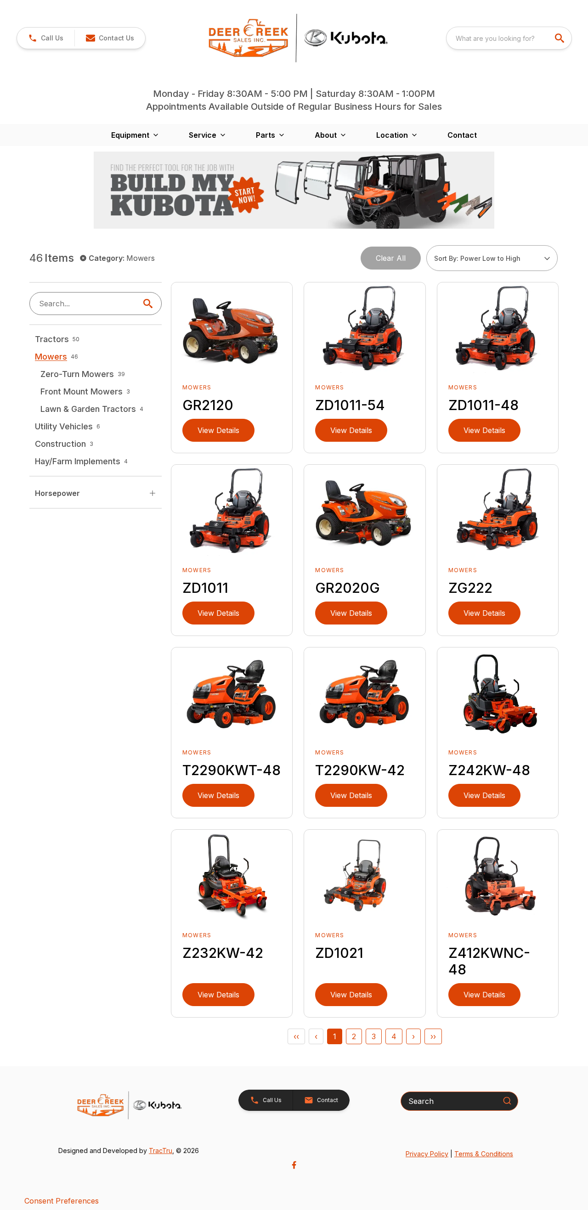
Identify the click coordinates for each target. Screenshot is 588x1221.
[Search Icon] (150, 304)
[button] (45, 38)
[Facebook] (294, 1165)
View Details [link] (218, 430)
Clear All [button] (391, 258)
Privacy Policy (427, 1154)
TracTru (160, 1150)
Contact (462, 135)
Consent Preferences (61, 1200)
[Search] (507, 1100)
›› (433, 1036)
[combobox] (509, 38)
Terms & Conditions (483, 1154)
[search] (560, 38)
